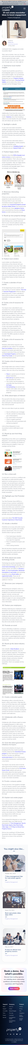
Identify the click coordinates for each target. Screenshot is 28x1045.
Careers (10, 1008)
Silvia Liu (10, 42)
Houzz (8, 374)
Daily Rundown (15, 649)
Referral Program (12, 1011)
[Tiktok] (20, 1034)
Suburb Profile (17, 148)
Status (4, 1006)
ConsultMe (5, 1011)
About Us (11, 1006)
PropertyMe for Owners (12, 1021)
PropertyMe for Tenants (12, 1018)
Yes (21, 4)
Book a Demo (14, 988)
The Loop (11, 1013)
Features (21, 1006)
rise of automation (13, 570)
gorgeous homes (19, 208)
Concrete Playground (9, 291)
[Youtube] (16, 1034)
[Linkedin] (10, 1034)
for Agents (5, 10)
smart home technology (8, 567)
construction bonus (7, 757)
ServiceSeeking (10, 387)
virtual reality (15, 574)
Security (4, 1017)
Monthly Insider (21, 1019)
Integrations (21, 1013)
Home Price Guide (7, 356)
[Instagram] (13, 1034)
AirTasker (9, 385)
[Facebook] (7, 1034)
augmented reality (7, 576)
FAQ (20, 1011)
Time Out (23, 290)
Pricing (20, 1008)
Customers (11, 1015)
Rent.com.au (9, 378)
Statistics (8, 117)
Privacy (4, 1015)
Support (4, 1008)
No (25, 4)
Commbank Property (10, 354)
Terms (4, 1013)
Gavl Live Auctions (7, 348)
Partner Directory (21, 1016)
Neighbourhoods (18, 146)
